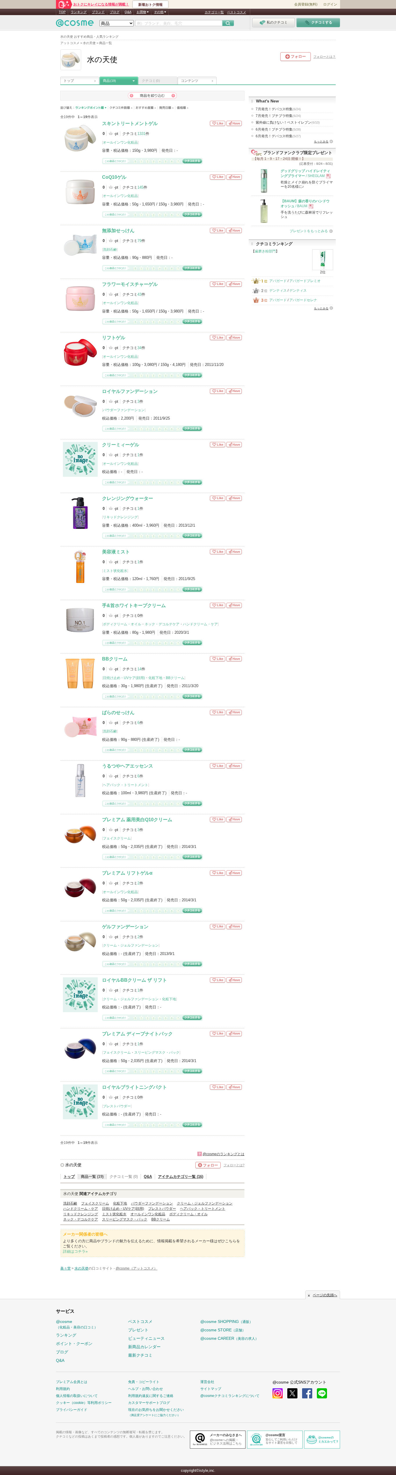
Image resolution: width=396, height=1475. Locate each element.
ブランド (98, 12)
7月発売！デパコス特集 (278, 109)
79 (139, 241)
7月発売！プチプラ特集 (278, 116)
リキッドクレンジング (120, 517)
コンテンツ (189, 81)
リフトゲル (113, 337)
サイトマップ (210, 1389)
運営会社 (207, 1382)
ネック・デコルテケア (162, 624)
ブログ (114, 12)
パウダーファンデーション (124, 410)
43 (139, 294)
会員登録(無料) (305, 4)
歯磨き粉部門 (265, 251)
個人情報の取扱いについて (77, 1396)
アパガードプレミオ (305, 281)
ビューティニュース (146, 1338)
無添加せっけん (118, 230)
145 (140, 187)
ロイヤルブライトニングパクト (134, 1087)
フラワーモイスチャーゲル (130, 284)
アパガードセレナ (303, 300)
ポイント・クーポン (74, 1343)
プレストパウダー (117, 1106)
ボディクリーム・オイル (122, 624)
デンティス (278, 290)
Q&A (128, 12)
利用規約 (63, 1389)
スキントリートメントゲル (130, 123)
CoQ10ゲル (114, 177)
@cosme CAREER (229, 1338)
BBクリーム (115, 658)
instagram (278, 1393)
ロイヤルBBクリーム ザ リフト (134, 980)
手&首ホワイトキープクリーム (134, 605)
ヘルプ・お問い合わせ (145, 1389)
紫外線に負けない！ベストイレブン (288, 122)
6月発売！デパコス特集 (278, 136)
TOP (62, 12)
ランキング (79, 12)
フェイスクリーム (117, 838)
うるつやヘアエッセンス (127, 765)
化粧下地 (155, 678)
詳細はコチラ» (75, 1251)
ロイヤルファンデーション (130, 391)
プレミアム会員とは (71, 1382)
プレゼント (138, 1330)
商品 (109, 81)
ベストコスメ (236, 12)
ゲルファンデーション (125, 926)
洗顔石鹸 (110, 250)
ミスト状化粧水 (115, 571)
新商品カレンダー (144, 1346)
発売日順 (166, 107)
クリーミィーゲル (120, 444)
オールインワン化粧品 (120, 142)
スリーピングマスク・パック (156, 1052)
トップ (68, 81)
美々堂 (65, 1268)
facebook (307, 1393)
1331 (141, 133)
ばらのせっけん (118, 712)
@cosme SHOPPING (226, 1321)
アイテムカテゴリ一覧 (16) (180, 1176)
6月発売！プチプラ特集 (278, 129)
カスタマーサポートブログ (149, 1403)
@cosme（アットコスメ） (136, 1268)
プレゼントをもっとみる (309, 231)
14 (139, 669)
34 (139, 348)
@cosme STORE (223, 1330)
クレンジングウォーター (127, 498)
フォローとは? (234, 1165)
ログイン (330, 4)
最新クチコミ (140, 1355)
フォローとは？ (324, 56)
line (322, 1393)
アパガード (278, 281)
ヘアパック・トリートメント (125, 785)
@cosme (77, 1324)
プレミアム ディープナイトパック (137, 1033)
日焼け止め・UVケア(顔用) (124, 678)
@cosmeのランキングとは (223, 1154)
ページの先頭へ (325, 1295)
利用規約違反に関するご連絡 (150, 1396)
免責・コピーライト (143, 1382)
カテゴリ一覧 (214, 12)
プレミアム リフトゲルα (127, 873)
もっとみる (321, 141)
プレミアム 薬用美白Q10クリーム (137, 819)
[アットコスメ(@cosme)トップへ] (75, 24)
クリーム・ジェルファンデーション (131, 945)
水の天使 (73, 1164)
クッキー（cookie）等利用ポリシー (84, 1403)
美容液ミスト (116, 551)
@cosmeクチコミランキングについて (229, 1396)
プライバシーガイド (71, 1410)
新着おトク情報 (150, 5)
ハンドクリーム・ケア (200, 624)
